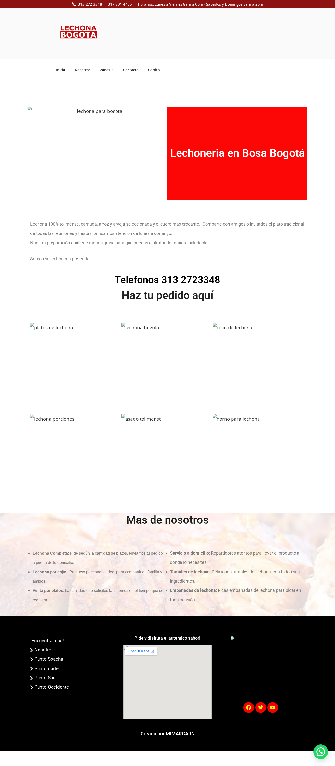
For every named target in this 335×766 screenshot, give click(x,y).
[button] (320, 751)
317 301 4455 (120, 4)
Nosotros (82, 70)
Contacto (131, 70)
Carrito (154, 70)
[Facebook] (248, 707)
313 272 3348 (90, 4)
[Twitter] (260, 707)
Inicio (60, 70)
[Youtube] (272, 707)
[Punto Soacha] (74, 659)
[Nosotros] (74, 650)
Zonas (105, 70)
